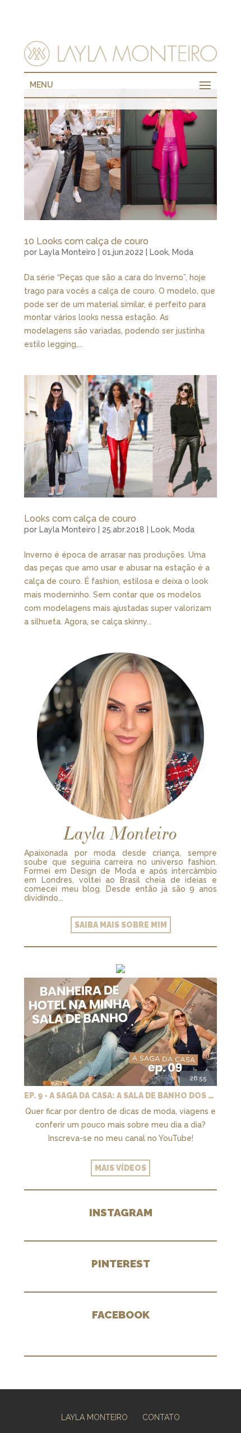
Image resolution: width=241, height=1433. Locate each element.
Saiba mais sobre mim (121, 924)
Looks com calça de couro (80, 518)
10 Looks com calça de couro (86, 241)
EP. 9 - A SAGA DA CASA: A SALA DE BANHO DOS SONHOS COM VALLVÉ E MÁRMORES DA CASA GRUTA (120, 1095)
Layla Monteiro (67, 252)
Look (159, 252)
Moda (182, 252)
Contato (161, 1417)
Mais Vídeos (120, 1167)
